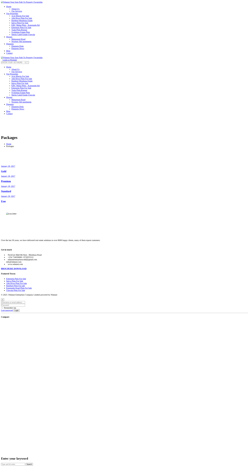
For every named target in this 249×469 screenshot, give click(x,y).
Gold (3, 171)
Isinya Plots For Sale (14, 281)
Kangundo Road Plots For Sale (19, 288)
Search (29, 464)
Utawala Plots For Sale (15, 290)
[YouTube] (8, 245)
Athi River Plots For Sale (16, 283)
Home (8, 144)
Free (3, 201)
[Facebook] (4, 245)
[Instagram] (10, 245)
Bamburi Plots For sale (15, 286)
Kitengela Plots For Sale (16, 279)
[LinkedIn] (6, 245)
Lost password (7, 310)
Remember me (10, 308)
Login (17, 310)
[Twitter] (2, 245)
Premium (6, 181)
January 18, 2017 (8, 166)
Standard (6, 191)
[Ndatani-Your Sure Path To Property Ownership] (22, 2)
